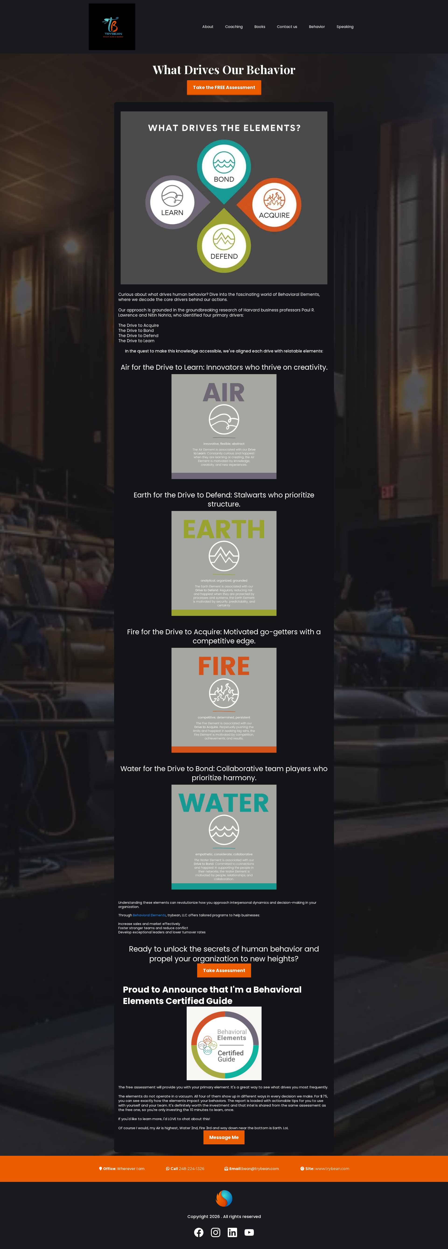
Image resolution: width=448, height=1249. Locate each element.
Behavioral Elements (149, 915)
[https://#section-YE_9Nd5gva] (223, 1043)
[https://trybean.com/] (112, 26)
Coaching (234, 26)
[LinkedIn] (232, 1232)
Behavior (317, 26)
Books (259, 26)
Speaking (345, 26)
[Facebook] (198, 1232)
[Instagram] (215, 1232)
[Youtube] (249, 1232)
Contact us (287, 26)
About (208, 26)
